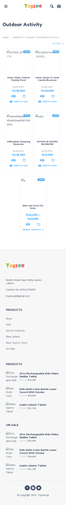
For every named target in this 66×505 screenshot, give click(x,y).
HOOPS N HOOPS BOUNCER (47, 142)
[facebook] (27, 487)
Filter (56, 44)
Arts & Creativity (15, 330)
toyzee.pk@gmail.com (18, 296)
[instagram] (33, 487)
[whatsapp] (38, 487)
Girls (8, 324)
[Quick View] (13, 96)
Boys (9, 318)
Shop (6, 37)
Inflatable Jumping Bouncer (18, 142)
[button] (6, 6)
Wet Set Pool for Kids (33, 206)
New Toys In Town (16, 342)
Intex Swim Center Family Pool (18, 78)
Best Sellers (13, 336)
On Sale (10, 348)
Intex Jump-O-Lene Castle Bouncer (47, 78)
